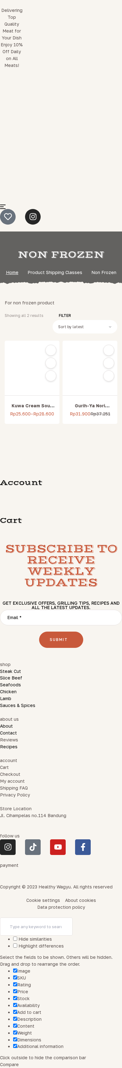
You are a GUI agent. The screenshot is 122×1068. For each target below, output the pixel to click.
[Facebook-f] (83, 847)
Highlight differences (40, 945)
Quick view (50, 363)
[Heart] (8, 217)
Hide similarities (34, 939)
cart (11, 520)
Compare (50, 375)
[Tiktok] (33, 847)
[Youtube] (58, 847)
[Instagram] (33, 217)
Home (12, 272)
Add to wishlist (50, 350)
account (21, 482)
